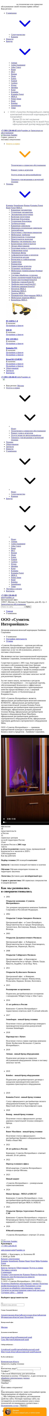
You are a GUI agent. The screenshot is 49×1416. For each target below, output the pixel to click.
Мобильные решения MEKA (23, 298)
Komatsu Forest (17, 94)
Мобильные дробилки (20, 235)
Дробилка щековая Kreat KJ (23, 286)
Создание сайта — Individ (12, 1292)
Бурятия (18, 1349)
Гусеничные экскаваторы (22, 212)
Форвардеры (16, 264)
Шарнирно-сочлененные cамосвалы (26, 228)
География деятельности (16, 639)
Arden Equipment (18, 65)
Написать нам (7, 1277)
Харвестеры (16, 262)
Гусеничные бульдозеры (21, 221)
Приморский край (24, 1337)
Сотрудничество (18, 34)
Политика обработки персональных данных (20, 1283)
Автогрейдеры (17, 230)
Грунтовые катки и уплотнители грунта (28, 248)
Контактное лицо (9, 1368)
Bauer (13, 69)
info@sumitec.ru (23, 130)
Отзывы (9, 641)
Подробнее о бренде (14, 325)
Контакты (10, 373)
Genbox (14, 83)
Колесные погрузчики (20, 217)
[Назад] (2, 1239)
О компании (11, 451)
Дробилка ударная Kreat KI (22, 282)
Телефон (5, 1371)
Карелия (42, 1315)
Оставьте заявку (8, 4)
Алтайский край (8, 1349)
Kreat (13, 90)
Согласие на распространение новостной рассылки (23, 1290)
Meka (37, 1261)
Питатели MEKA (18, 289)
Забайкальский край (30, 1349)
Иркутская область (9, 1352)
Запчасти (10, 370)
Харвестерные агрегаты (21, 266)
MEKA (14, 96)
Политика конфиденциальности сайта (24, 1284)
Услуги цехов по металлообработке (26, 175)
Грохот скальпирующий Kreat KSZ (26, 277)
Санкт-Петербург (26, 1317)
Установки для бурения (21, 268)
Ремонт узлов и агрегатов (22, 170)
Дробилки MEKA (18, 291)
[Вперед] (5, 1239)
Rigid (13, 101)
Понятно (23, 1406)
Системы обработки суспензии (24, 275)
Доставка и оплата (14, 589)
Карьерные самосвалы (20, 226)
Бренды (9, 498)
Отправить (6, 1381)
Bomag (14, 74)
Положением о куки (9, 1406)
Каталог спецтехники (10, 1259)
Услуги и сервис (13, 388)
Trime (13, 108)
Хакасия (37, 1352)
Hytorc (14, 85)
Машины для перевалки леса (23, 241)
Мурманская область (10, 1317)
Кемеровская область (10, 1362)
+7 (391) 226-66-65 (9, 1246)
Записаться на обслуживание (13, 604)
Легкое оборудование (20, 246)
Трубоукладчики (18, 223)
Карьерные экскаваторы (21, 210)
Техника (9, 442)
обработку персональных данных (15, 1378)
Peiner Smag (16, 99)
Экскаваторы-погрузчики (22, 214)
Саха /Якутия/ (7, 1339)
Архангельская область (11, 1315)
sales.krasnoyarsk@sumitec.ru (13, 1250)
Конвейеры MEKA (19, 300)
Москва (20, 386)
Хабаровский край (21, 1339)
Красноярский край (25, 1352)
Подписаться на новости (24, 1277)
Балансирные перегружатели (23, 244)
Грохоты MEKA (18, 293)
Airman (14, 63)
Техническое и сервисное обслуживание (28, 165)
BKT (13, 72)
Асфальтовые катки (19, 250)
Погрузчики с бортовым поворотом (26, 232)
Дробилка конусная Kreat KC (23, 284)
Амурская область (8, 1337)
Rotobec (14, 103)
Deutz (13, 76)
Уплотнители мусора (20, 257)
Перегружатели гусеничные (23, 237)
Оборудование (12, 368)
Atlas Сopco (16, 67)
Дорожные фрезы (18, 253)
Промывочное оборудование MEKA (26, 295)
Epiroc (13, 78)
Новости (9, 39)
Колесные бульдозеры (20, 219)
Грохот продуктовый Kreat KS (24, 280)
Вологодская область (30, 1315)
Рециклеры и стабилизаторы (23, 259)
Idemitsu (14, 87)
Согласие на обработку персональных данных (21, 1288)
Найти (28, 607)
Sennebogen (16, 105)
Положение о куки (33, 1286)
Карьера (14, 37)
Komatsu (14, 92)
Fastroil (14, 81)
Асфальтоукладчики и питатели (24, 255)
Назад (13, 429)
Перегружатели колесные (22, 239)
